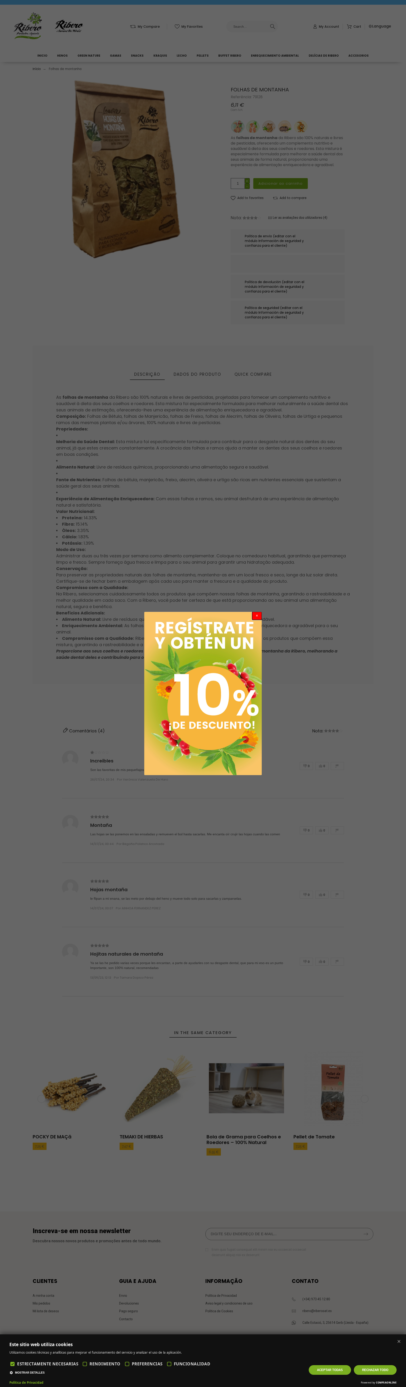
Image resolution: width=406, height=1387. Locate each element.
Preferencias (147, 1364)
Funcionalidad (192, 1364)
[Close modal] (257, 616)
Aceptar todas (330, 1370)
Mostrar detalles (30, 1372)
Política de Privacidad (26, 1382)
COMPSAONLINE (386, 1382)
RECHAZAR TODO (375, 1370)
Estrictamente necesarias (47, 1364)
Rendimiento (105, 1364)
